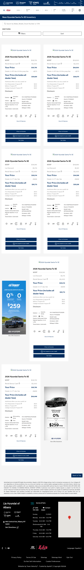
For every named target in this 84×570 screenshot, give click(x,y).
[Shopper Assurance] (17, 512)
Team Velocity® (32, 566)
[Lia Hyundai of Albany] (7, 10)
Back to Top (77, 475)
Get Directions (10, 527)
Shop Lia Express (21, 131)
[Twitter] (5, 548)
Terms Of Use (31, 557)
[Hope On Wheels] (17, 516)
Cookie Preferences (53, 561)
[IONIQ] (7, 516)
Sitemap (44, 557)
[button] (69, 517)
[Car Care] (7, 512)
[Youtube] (8, 548)
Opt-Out (69, 557)
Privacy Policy (16, 557)
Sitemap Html (57, 557)
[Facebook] (2, 548)
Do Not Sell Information (32, 561)
